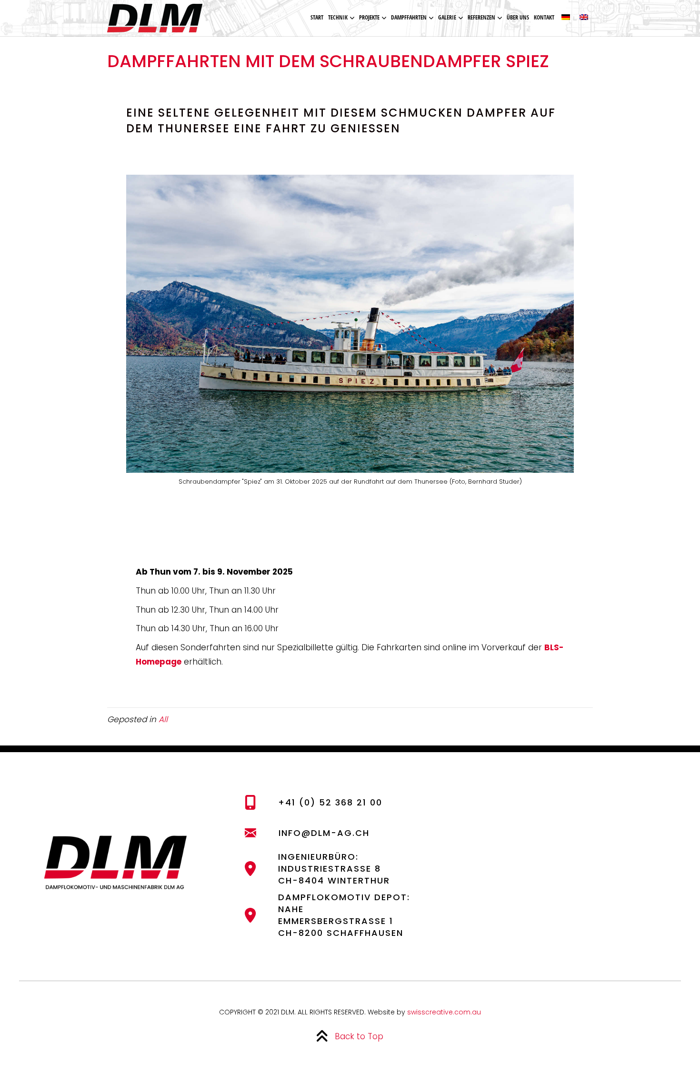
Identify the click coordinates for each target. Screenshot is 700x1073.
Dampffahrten (409, 17)
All (163, 719)
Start (316, 17)
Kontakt (544, 17)
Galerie (447, 17)
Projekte (369, 17)
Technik (338, 17)
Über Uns (518, 17)
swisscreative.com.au (444, 1012)
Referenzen (481, 17)
